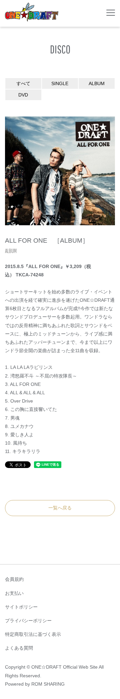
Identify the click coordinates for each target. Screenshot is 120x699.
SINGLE (59, 83)
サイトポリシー (21, 607)
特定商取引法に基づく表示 (33, 634)
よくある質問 (19, 648)
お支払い (14, 593)
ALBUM (97, 83)
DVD (23, 94)
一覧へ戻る (60, 507)
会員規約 (14, 579)
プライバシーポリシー (28, 620)
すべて (23, 83)
